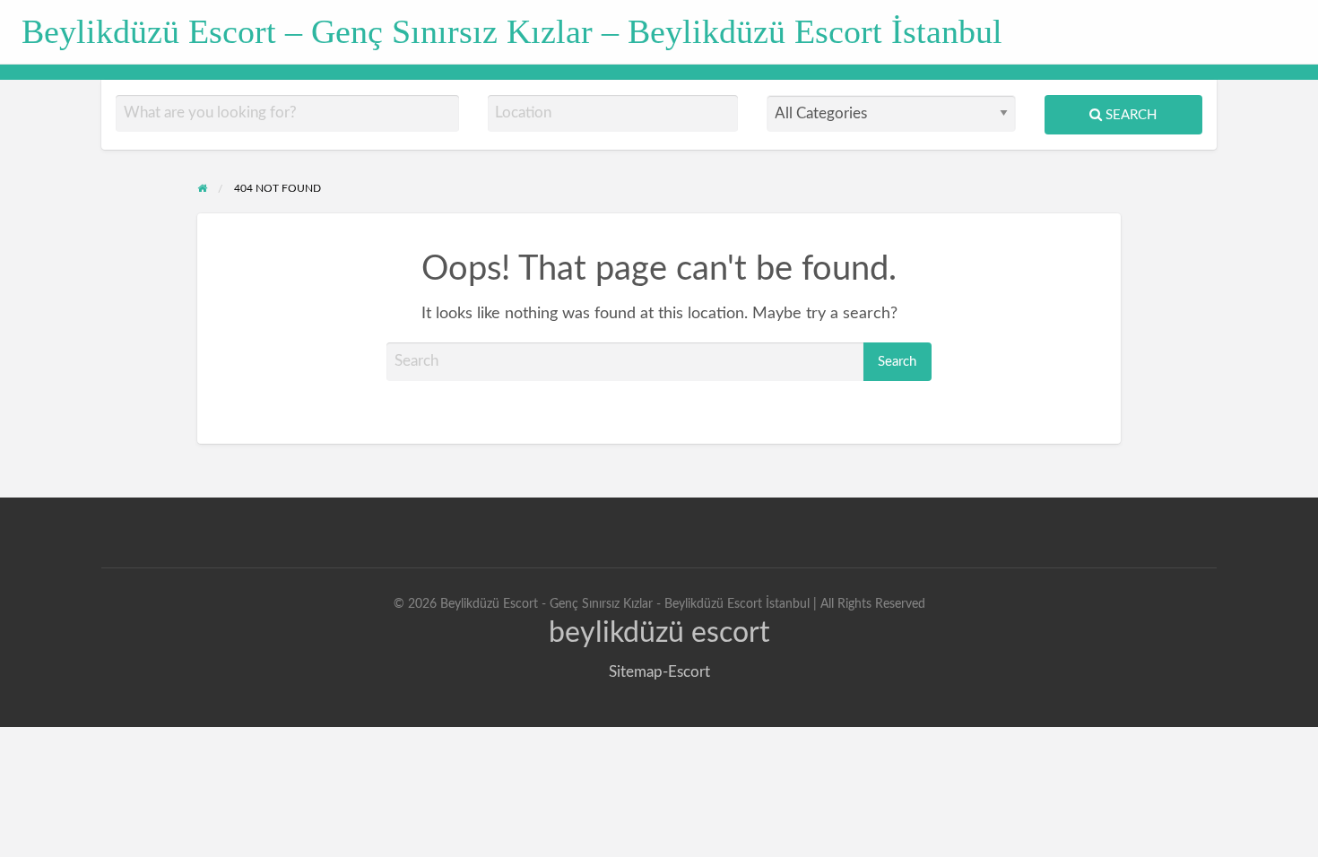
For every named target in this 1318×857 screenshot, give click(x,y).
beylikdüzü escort (659, 633)
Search (1129, 115)
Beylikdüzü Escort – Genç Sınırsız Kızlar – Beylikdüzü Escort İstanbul (512, 31)
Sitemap (636, 672)
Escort (689, 672)
